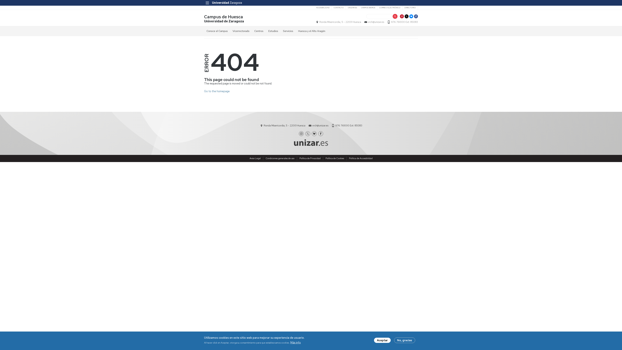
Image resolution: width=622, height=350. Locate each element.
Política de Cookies (335, 158)
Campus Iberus (368, 7)
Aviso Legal (255, 158)
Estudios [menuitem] (273, 31)
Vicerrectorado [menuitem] (241, 31)
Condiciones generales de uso (280, 158)
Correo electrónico (389, 7)
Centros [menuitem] (258, 31)
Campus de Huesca (223, 17)
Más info (295, 342)
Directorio (410, 7)
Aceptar (382, 340)
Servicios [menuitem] (288, 31)
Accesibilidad (323, 7)
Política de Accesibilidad (361, 158)
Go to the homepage (217, 91)
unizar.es (352, 7)
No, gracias (404, 340)
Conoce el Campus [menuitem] (217, 31)
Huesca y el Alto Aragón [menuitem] (311, 31)
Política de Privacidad (310, 158)
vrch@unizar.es (376, 22)
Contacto (339, 7)
